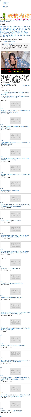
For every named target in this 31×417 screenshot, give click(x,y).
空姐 (22, 32)
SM (10, 31)
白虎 (12, 35)
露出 (10, 37)
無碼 (1, 26)
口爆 (12, 34)
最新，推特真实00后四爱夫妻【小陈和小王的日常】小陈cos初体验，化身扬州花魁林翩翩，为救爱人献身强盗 (15, 205)
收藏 (28, 85)
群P (21, 34)
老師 (20, 28)
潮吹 (18, 34)
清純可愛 (8, 35)
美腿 (4, 31)
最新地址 (6, 4)
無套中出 (5, 34)
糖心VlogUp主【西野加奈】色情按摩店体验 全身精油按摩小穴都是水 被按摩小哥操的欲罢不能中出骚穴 (15, 111)
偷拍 (11, 26)
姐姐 (10, 29)
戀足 (16, 31)
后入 (1, 34)
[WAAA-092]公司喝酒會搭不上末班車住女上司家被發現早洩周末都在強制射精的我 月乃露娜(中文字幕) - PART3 (15, 312)
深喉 (15, 34)
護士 (14, 32)
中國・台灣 (2, 21)
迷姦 (25, 31)
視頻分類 (6, 2)
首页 (3, 44)
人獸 (18, 35)
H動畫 (4, 26)
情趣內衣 (26, 32)
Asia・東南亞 (9, 21)
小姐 (23, 28)
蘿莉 (21, 35)
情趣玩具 (28, 35)
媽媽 (7, 29)
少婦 (14, 28)
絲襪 (11, 32)
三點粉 (25, 29)
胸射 (13, 37)
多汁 (29, 29)
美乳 (16, 29)
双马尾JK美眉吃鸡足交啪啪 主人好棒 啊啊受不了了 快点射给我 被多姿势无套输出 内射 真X (15, 97)
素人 (4, 35)
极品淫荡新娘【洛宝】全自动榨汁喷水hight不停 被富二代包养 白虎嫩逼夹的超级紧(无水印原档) (15, 159)
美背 (22, 29)
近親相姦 (2, 32)
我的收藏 (6, 6)
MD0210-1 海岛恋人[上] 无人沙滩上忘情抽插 (11, 221)
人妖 (1, 37)
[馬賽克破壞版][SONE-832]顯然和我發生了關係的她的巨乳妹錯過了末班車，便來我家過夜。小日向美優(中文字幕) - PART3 (15, 252)
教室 (25, 26)
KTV (22, 26)
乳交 (24, 34)
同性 (22, 31)
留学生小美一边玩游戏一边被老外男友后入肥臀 (11, 411)
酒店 (19, 26)
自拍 (8, 26)
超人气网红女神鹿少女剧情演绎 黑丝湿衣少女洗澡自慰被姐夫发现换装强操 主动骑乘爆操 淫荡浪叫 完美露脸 (15, 360)
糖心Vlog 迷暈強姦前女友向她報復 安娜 (10, 190)
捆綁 (13, 31)
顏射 (27, 34)
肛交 (1, 35)
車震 (8, 28)
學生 (17, 28)
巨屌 (7, 31)
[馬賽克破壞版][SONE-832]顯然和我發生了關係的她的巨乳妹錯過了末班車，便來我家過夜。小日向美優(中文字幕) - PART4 (15, 236)
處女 (1, 31)
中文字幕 (15, 26)
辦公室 (28, 26)
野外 (1, 28)
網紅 (1, 29)
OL (26, 28)
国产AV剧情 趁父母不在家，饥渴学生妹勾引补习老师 (13, 345)
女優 (15, 35)
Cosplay (18, 32)
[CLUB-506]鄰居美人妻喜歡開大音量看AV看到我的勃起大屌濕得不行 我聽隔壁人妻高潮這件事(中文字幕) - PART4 (15, 395)
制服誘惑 (7, 32)
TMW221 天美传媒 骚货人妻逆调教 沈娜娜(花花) (12, 283)
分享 (25, 85)
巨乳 (13, 29)
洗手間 (4, 28)
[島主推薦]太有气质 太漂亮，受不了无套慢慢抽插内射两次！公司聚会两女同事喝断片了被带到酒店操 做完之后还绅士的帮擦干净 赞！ (15, 379)
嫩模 (29, 28)
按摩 (7, 37)
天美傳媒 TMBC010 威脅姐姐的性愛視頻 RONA (11, 297)
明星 (24, 35)
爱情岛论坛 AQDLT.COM (9, 41)
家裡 (11, 28)
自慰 (9, 34)
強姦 (19, 31)
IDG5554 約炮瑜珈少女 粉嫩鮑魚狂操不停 (10, 268)
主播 (4, 29)
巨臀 (19, 29)
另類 (4, 37)
